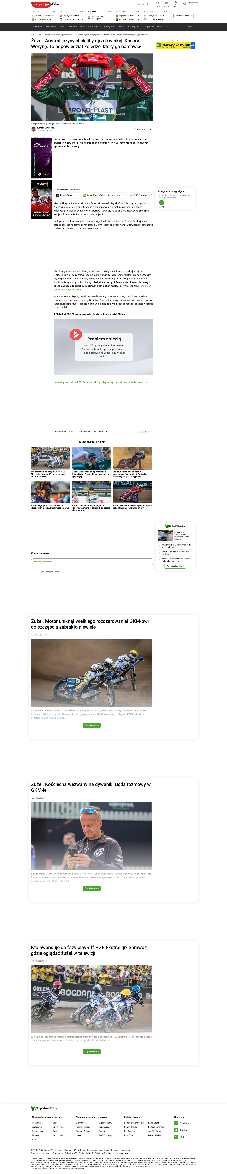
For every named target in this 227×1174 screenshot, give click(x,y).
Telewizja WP (71, 1153)
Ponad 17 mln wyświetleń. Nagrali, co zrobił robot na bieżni (177, 560)
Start (32, 35)
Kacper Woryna (124, 221)
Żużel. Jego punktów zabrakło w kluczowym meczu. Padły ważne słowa (50, 506)
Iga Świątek (129, 1131)
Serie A (102, 1131)
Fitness (35, 1135)
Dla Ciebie (37, 26)
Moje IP (90, 1153)
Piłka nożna (50, 26)
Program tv (57, 1153)
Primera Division (83, 1131)
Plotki (81, 1153)
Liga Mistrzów (105, 1123)
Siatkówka (72, 26)
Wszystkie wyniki (183, 16)
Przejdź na (40, 5)
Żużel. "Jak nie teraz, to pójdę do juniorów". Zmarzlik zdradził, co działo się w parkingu (91, 508)
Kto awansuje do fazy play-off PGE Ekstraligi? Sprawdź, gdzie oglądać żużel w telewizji (48, 474)
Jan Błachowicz (155, 1131)
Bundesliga (104, 1127)
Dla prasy (68, 1150)
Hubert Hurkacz (155, 1135)
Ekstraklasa (81, 1123)
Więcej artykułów (174, 566)
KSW (34, 1139)
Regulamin (125, 1150)
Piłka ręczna (133, 26)
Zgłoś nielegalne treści (49, 571)
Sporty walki (109, 26)
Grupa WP (48, 1150)
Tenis (61, 26)
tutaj (82, 1168)
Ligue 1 (79, 1135)
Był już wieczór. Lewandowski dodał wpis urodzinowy (176, 546)
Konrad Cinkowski (46, 128)
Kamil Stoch (153, 1123)
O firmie (58, 1150)
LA (167, 26)
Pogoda (34, 1153)
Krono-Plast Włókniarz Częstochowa (57, 35)
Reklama (115, 1150)
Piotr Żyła (128, 1135)
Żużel (82, 26)
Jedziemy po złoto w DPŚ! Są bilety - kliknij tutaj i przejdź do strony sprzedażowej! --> (100, 382)
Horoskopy (46, 1153)
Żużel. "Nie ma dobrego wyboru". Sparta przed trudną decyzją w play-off (132, 506)
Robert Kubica (130, 1127)
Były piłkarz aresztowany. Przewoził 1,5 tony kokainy (182, 535)
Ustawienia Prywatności (98, 1150)
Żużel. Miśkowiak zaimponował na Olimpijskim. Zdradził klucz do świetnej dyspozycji (91, 474)
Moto (159, 26)
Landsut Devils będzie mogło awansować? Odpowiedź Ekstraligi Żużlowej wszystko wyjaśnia (130, 474)
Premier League (83, 1127)
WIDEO (121, 26)
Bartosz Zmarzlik (156, 1127)
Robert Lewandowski (134, 1123)
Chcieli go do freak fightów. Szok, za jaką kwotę (177, 553)
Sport (111, 1153)
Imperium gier (121, 1153)
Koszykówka (148, 26)
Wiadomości (101, 1153)
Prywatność (79, 1150)
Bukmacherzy (94, 26)
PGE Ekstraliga (105, 1135)
